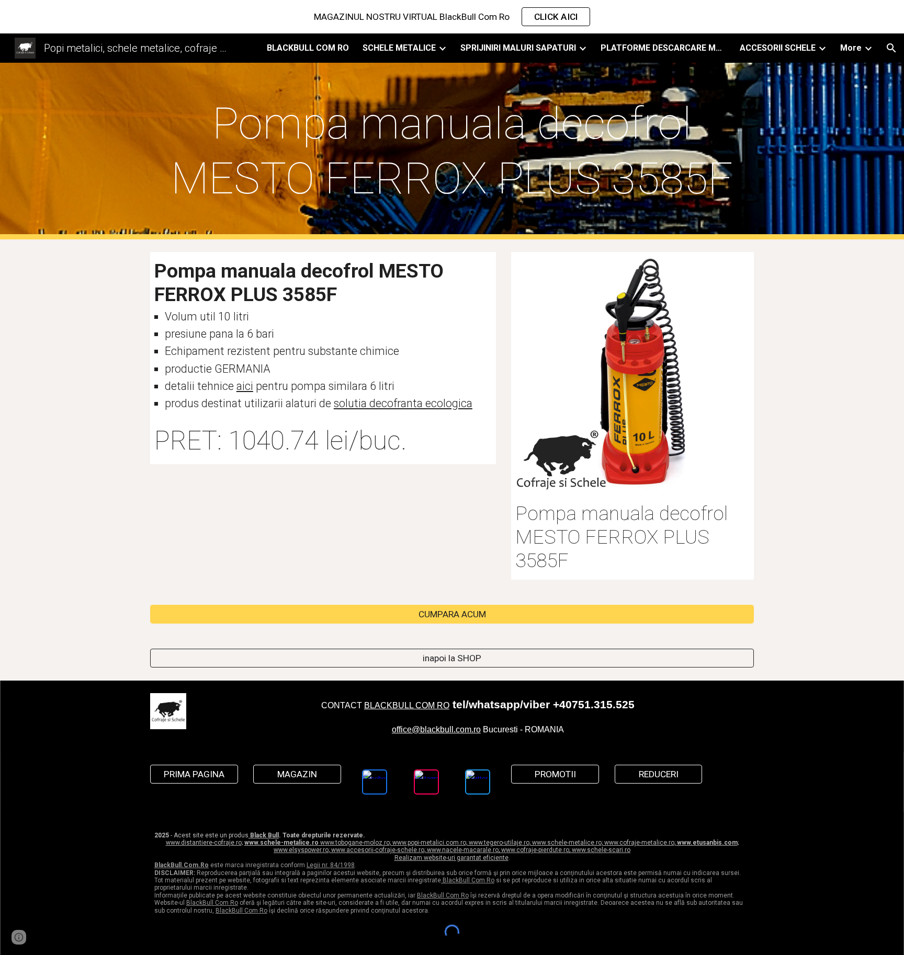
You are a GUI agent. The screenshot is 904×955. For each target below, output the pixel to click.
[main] (452, 151)
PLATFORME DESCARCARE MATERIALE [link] (663, 48)
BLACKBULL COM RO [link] (308, 48)
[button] (891, 48)
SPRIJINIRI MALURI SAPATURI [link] (518, 48)
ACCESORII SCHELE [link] (778, 48)
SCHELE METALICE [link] (399, 48)
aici (244, 386)
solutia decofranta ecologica (403, 403)
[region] (452, 16)
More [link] (851, 48)
